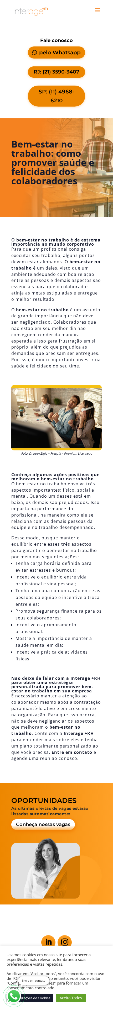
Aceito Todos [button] (71, 997)
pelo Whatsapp (60, 52)
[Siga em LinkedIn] (48, 942)
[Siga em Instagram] (65, 942)
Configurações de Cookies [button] (30, 998)
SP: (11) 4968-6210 (56, 96)
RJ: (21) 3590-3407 (56, 72)
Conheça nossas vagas (43, 824)
